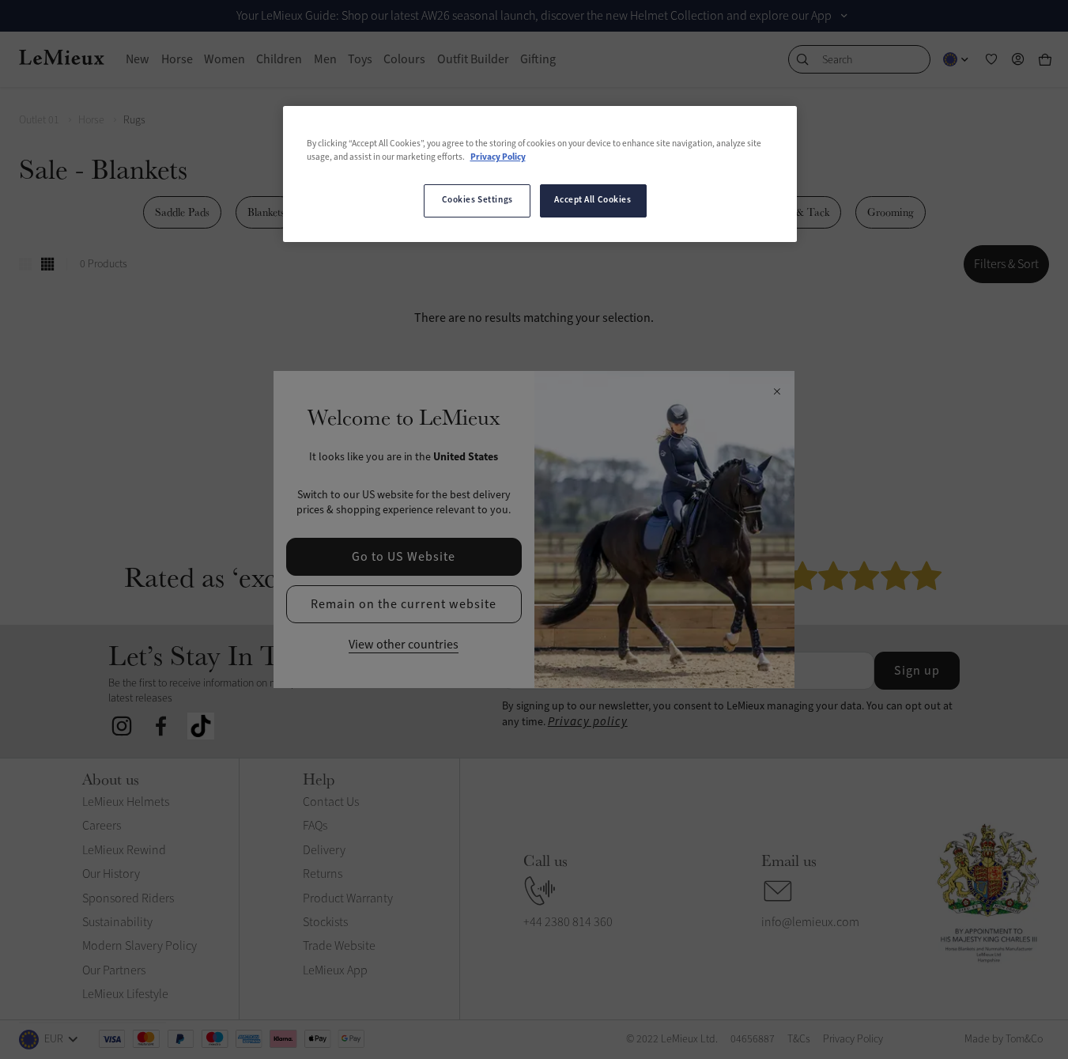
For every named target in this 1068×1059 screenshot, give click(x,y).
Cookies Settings (477, 200)
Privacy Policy (498, 157)
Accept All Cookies (592, 200)
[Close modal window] (776, 392)
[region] (540, 174)
